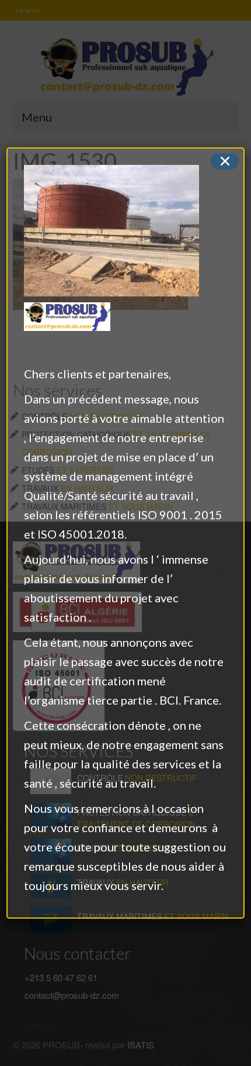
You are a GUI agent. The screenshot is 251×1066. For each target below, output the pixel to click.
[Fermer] (225, 161)
